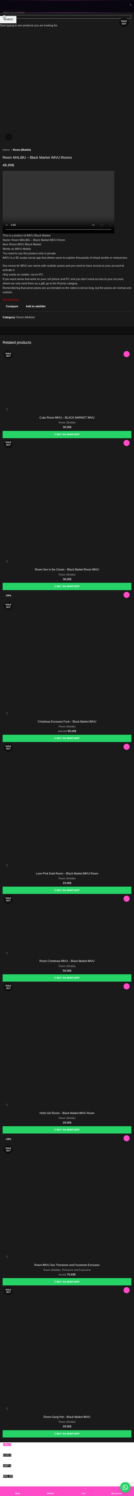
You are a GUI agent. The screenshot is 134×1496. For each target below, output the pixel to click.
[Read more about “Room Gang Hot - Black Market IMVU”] (6, 1410)
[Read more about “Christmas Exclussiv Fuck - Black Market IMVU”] (6, 714)
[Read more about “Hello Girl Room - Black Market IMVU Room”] (6, 1106)
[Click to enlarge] (8, 137)
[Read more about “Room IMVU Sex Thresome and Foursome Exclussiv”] (6, 1258)
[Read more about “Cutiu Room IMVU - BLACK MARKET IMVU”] (6, 410)
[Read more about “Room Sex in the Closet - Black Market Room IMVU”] (6, 562)
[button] (125, 1487)
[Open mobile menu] (4, 6)
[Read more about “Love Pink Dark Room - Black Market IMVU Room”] (6, 866)
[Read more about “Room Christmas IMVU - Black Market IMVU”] (6, 954)
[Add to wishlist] (127, 354)
